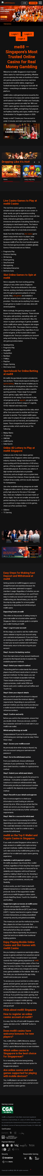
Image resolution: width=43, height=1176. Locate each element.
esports (22, 400)
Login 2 (28, 34)
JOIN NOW (33, 3)
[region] (21, 14)
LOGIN (24, 3)
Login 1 (14, 34)
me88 (36, 960)
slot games (17, 296)
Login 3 (21, 38)
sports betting (8, 384)
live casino (28, 234)
